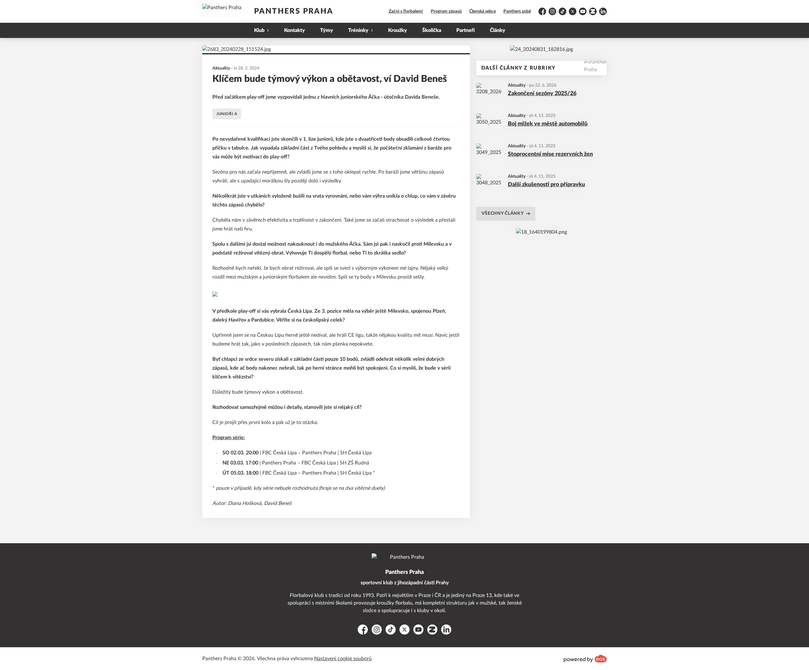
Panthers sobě (517, 11)
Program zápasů (446, 11)
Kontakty (294, 30)
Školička (431, 30)
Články (497, 30)
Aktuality (517, 85)
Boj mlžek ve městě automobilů (547, 124)
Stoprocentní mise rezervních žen (550, 154)
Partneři (465, 30)
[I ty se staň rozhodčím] (541, 232)
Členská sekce (482, 11)
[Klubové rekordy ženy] (541, 49)
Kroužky (397, 30)
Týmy (326, 30)
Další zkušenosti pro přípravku (546, 184)
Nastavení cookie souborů (343, 658)
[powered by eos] (585, 658)
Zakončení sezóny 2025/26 (542, 93)
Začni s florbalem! (406, 11)
